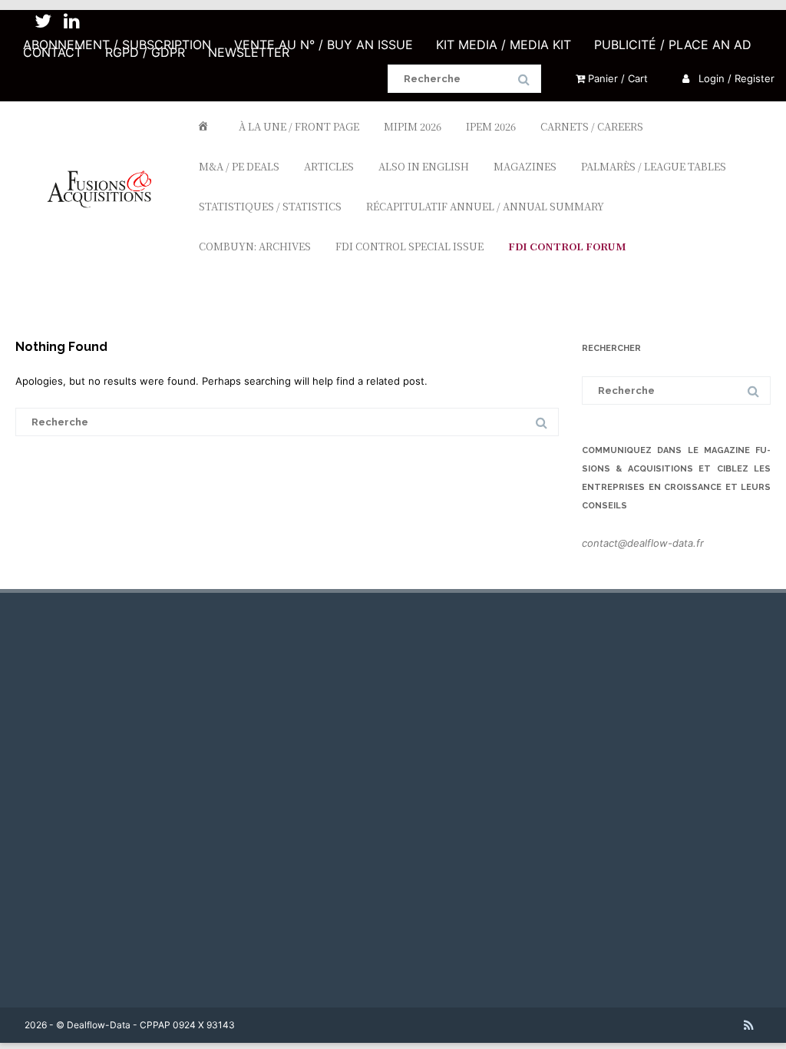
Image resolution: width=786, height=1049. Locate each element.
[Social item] (43, 21)
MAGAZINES (525, 166)
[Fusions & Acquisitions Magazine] (105, 233)
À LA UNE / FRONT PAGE (299, 126)
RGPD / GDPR (145, 52)
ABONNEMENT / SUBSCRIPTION (117, 44)
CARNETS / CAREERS (591, 126)
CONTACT (52, 52)
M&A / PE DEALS (239, 166)
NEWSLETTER (248, 52)
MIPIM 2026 (412, 126)
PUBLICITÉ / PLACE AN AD (672, 44)
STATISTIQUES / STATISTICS (270, 206)
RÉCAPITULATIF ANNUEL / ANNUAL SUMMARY (485, 206)
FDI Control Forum (567, 246)
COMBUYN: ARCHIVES (255, 246)
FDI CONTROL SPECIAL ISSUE (409, 246)
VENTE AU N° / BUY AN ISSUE (323, 44)
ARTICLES (329, 166)
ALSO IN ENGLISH (423, 166)
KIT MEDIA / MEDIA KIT (503, 44)
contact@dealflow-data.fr (643, 543)
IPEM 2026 (491, 126)
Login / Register (734, 78)
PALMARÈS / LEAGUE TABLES (653, 166)
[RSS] (748, 1025)
